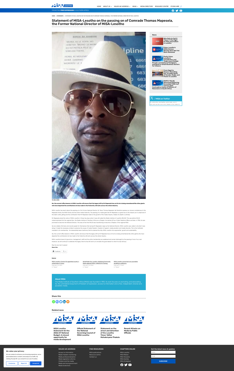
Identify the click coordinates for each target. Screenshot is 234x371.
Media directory (146, 6)
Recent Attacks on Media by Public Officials (132, 330)
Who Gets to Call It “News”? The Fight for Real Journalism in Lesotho (171, 41)
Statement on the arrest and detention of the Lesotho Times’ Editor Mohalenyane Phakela (110, 332)
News (134, 6)
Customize (12, 363)
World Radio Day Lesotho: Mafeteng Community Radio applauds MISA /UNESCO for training (97, 262)
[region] (24, 357)
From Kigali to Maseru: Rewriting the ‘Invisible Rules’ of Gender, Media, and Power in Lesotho (172, 73)
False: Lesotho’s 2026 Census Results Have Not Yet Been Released (171, 50)
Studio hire (175, 6)
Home (99, 6)
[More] (67, 301)
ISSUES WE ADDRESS (121, 6)
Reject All (24, 363)
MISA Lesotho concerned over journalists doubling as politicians (126, 262)
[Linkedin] (64, 301)
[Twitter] (60, 301)
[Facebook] (57, 301)
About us (106, 6)
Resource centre (162, 6)
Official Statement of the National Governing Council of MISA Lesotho (86, 331)
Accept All (36, 363)
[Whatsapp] (53, 301)
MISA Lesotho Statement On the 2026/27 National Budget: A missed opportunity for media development (62, 334)
